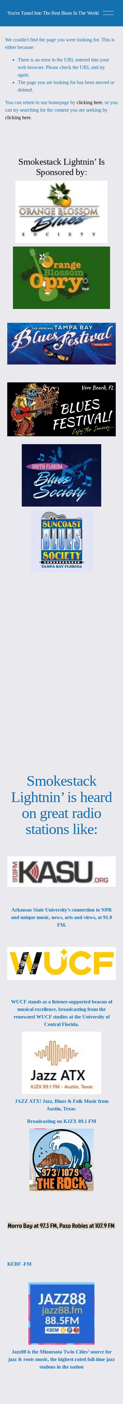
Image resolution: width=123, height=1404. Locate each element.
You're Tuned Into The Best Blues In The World (53, 13)
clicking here (89, 102)
